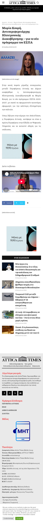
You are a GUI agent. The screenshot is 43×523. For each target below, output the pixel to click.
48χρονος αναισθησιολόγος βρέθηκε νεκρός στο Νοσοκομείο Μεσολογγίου (27, 284)
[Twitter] (15, 393)
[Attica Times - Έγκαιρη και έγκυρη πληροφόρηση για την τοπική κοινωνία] (22, 2)
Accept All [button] (19, 518)
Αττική (10, 22)
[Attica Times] (21, 358)
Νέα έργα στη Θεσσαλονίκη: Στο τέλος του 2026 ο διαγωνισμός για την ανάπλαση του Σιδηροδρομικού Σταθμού (27, 269)
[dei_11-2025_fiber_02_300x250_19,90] (21, 146)
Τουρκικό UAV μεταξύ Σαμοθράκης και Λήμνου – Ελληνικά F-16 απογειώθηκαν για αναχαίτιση (27, 300)
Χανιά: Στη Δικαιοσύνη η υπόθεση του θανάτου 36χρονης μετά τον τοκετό (27, 330)
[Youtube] (20, 393)
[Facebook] (4, 393)
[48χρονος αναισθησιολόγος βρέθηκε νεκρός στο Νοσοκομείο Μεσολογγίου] (8, 284)
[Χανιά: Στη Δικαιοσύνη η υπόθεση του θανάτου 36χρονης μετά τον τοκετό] (8, 330)
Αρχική (4, 22)
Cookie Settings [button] (8, 518)
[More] (28, 203)
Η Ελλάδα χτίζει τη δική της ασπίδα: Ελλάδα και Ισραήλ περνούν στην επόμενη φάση (21, 8)
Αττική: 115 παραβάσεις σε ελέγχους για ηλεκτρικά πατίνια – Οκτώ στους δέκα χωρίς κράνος (27, 316)
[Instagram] (9, 393)
